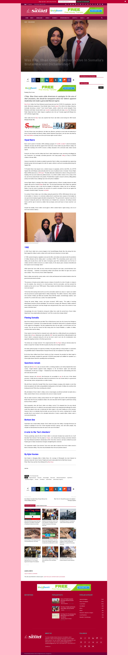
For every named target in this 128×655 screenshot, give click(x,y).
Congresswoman (32, 477)
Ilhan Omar (27, 104)
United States (49, 479)
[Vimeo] (97, 4)
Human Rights (46, 477)
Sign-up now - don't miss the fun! (47, 1)
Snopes (48, 437)
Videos (82, 18)
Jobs (88, 18)
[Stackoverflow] (90, 4)
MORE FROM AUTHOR (41, 505)
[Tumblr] (93, 4)
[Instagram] (71, 4)
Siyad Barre (69, 477)
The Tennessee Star (34, 475)
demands (39, 376)
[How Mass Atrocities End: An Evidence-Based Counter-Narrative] (68, 552)
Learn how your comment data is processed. (54, 576)
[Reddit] (85, 4)
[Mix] (75, 4)
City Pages (58, 342)
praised (57, 106)
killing (63, 155)
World (47, 18)
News (31, 18)
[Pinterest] (83, 4)
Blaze (36, 117)
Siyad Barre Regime (29, 479)
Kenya (33, 335)
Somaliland (39, 18)
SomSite (53, 653)
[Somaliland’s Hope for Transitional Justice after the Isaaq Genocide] (68, 514)
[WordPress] (100, 4)
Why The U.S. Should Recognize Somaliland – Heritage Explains (65, 499)
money (66, 110)
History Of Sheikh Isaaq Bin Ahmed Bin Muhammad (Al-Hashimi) (67, 600)
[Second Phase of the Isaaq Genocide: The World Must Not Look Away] (32, 533)
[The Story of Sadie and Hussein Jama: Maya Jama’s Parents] (55, 608)
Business (54, 18)
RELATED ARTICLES (30, 505)
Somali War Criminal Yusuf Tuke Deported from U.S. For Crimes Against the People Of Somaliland (31, 560)
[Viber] (69, 80)
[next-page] (28, 565)
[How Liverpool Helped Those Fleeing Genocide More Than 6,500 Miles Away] (50, 552)
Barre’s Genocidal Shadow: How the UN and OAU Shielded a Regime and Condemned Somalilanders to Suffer (50, 541)
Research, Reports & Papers (66, 618)
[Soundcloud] (88, 4)
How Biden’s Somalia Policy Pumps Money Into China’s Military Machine (35, 499)
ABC (51, 335)
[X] (95, 4)
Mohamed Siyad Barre (61, 477)
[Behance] (66, 4)
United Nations (29, 135)
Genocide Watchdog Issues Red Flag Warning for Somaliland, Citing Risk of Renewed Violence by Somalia (32, 523)
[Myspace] (78, 4)
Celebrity (62, 610)
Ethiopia (41, 184)
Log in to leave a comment (30, 573)
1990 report (41, 172)
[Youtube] (102, 4)
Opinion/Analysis (64, 18)
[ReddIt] (51, 80)
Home (26, 18)
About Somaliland (64, 603)
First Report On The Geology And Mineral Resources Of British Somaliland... (68, 615)
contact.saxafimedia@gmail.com (58, 646)
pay (61, 376)
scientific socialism (61, 143)
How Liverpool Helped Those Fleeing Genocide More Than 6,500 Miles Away (50, 560)
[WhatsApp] (42, 80)
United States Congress (58, 479)
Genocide (39, 477)
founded (48, 110)
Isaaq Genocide (27, 56)
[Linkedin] (73, 4)
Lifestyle (74, 18)
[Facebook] (68, 4)
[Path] (80, 4)
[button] (102, 18)
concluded (45, 190)
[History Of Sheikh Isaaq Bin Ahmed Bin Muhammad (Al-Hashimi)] (55, 600)
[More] (73, 80)
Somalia (36, 479)
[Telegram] (60, 80)
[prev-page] (25, 565)
